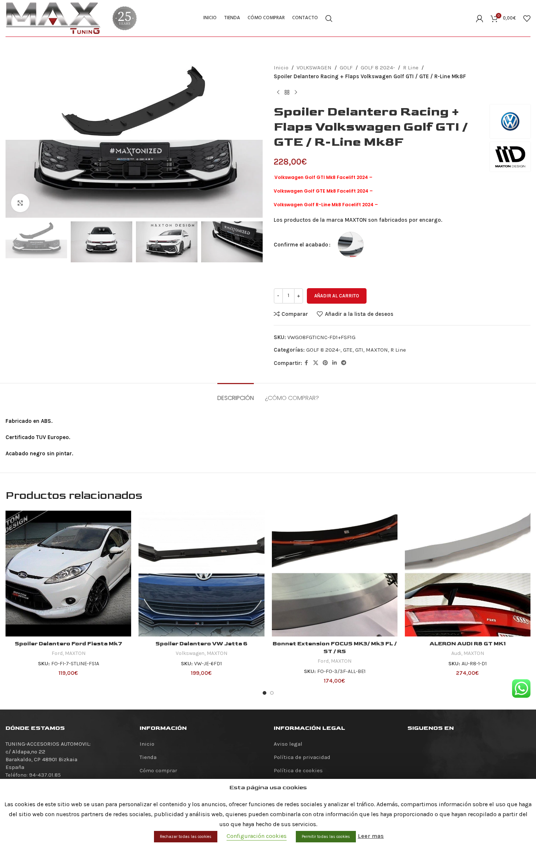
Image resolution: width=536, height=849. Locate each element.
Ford (57, 653)
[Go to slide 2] (272, 693)
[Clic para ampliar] (20, 203)
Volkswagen (190, 653)
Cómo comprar (158, 770)
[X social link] (315, 363)
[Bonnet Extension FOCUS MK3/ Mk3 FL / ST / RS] (334, 573)
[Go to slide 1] (264, 693)
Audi (456, 653)
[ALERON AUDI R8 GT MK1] (467, 573)
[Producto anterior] (278, 92)
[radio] (351, 245)
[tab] (235, 394)
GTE (348, 349)
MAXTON (377, 349)
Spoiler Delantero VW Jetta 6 (201, 643)
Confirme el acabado (301, 244)
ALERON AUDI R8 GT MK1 (468, 643)
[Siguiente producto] (295, 92)
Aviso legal (288, 744)
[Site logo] (53, 17)
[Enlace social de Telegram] (343, 363)
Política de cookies (298, 770)
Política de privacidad (302, 757)
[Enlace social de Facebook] (306, 363)
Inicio (281, 67)
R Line (410, 67)
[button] (15, 242)
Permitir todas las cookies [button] (326, 836)
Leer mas (371, 835)
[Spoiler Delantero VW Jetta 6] (201, 573)
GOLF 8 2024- (378, 67)
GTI (359, 349)
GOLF (346, 67)
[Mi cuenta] (479, 18)
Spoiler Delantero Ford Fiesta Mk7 (68, 643)
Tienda (148, 757)
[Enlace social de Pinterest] (325, 363)
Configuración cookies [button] (257, 835)
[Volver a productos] (287, 92)
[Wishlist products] (526, 18)
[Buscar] (329, 18)
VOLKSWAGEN (314, 67)
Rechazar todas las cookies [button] (185, 836)
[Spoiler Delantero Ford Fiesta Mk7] (68, 573)
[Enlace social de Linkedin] (334, 363)
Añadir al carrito (336, 295)
